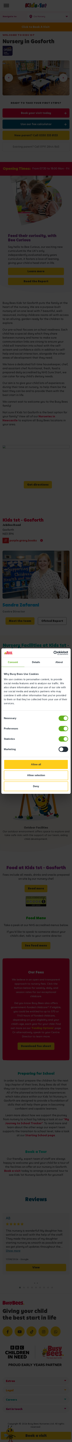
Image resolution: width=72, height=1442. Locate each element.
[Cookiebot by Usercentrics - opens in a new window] (53, 653)
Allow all (36, 764)
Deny (36, 786)
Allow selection (36, 775)
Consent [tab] (13, 662)
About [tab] (59, 662)
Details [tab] (36, 662)
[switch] (63, 728)
